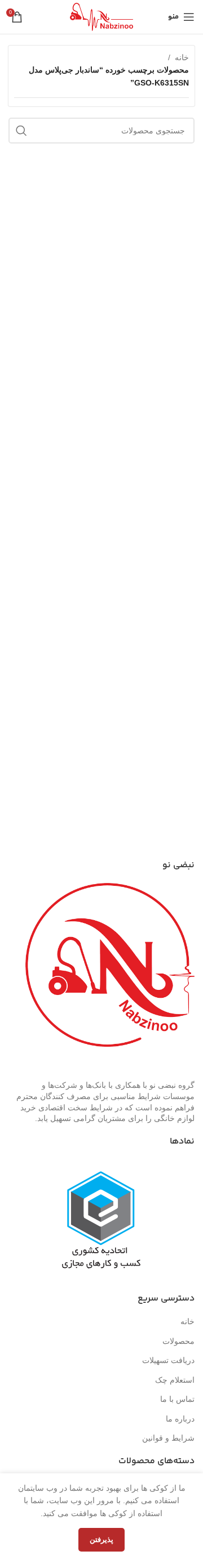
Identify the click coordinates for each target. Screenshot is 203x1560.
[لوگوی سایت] (101, 16)
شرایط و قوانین (168, 1437)
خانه (182, 57)
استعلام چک (175, 1379)
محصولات (178, 1341)
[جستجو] (21, 131)
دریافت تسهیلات (168, 1360)
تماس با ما (177, 1399)
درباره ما (180, 1418)
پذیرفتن (101, 1539)
